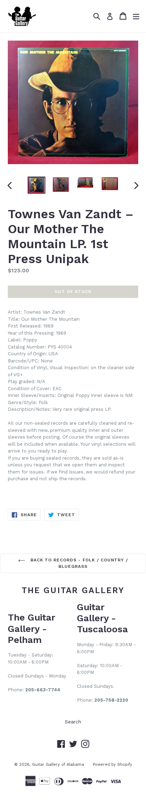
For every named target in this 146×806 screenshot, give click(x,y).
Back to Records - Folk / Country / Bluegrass (78, 563)
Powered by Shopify (112, 764)
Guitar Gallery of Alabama (58, 764)
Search (73, 721)
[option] (36, 185)
